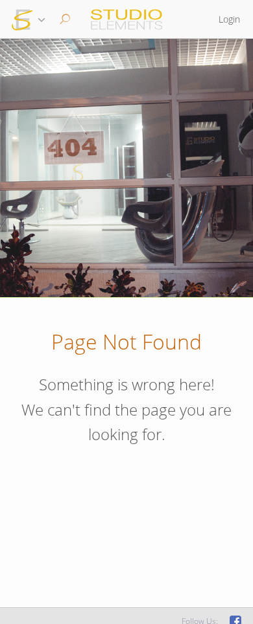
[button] (63, 19)
